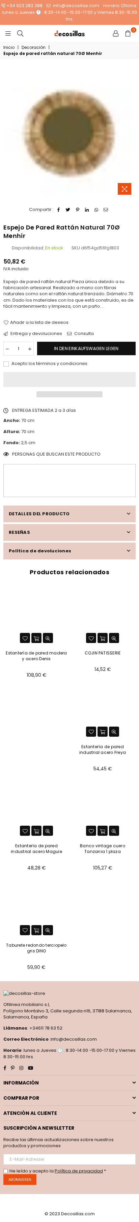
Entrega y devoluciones (35, 334)
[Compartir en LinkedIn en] (87, 210)
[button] (69, 379)
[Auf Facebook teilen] (58, 210)
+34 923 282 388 (24, 5)
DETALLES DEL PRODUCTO (39, 514)
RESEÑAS (19, 532)
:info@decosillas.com (73, 1039)
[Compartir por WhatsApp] (96, 210)
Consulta (83, 334)
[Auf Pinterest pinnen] (77, 210)
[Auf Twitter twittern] (68, 210)
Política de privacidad (79, 1171)
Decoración (34, 47)
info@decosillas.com (75, 5)
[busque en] (20, 33)
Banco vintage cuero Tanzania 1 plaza (102, 848)
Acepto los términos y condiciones (48, 364)
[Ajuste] (116, 33)
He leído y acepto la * (57, 1171)
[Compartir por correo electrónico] (106, 210)
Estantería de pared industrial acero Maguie (36, 848)
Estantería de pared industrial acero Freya (102, 749)
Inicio (9, 47)
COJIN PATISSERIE (103, 653)
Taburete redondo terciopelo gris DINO (36, 948)
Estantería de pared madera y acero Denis (36, 656)
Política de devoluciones (40, 551)
